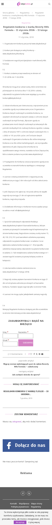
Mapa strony (36, 503)
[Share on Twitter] (37, 354)
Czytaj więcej (34, 522)
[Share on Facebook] (34, 354)
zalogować (16, 421)
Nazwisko (23, 332)
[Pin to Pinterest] (39, 354)
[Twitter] (29, 493)
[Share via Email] (42, 354)
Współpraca (24, 503)
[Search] (49, 4)
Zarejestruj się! (31, 461)
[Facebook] (23, 493)
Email (6, 340)
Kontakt (13, 503)
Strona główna (8, 13)
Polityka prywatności (20, 506)
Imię (5, 332)
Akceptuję (20, 522)
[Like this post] (31, 354)
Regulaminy (24, 13)
